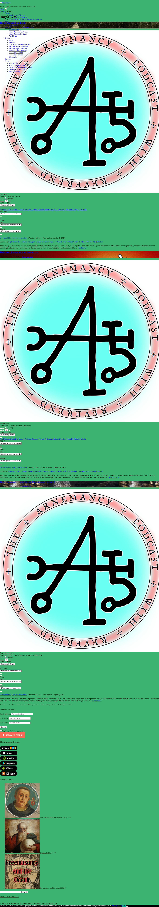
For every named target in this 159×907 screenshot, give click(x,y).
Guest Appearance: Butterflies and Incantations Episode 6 (27, 482)
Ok (124, 906)
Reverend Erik (27, 257)
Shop (6, 21)
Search (24, 892)
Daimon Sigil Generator (18, 49)
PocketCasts (49, 209)
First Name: (4, 718)
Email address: (5, 714)
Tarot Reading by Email (18, 34)
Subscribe (4, 205)
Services (8, 28)
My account (13, 26)
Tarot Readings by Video (18, 32)
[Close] (1, 218)
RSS (73, 209)
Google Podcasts (25, 209)
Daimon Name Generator (18, 46)
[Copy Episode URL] (1, 227)
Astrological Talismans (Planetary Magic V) (25, 19)
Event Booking (14, 30)
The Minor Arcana (16, 55)
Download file (5, 238)
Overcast (35, 209)
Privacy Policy (14, 72)
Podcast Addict (60, 209)
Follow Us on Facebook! (9, 897)
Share (12, 205)
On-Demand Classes (16, 15)
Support (7, 59)
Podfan (68, 209)
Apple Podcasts (6, 209)
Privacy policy (117, 906)
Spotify (78, 209)
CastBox (15, 209)
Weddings (13, 36)
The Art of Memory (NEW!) (19, 44)
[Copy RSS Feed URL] (1, 216)
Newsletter (13, 57)
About (7, 61)
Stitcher (83, 209)
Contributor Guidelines (17, 65)
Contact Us (13, 63)
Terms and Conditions (17, 69)
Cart (10, 23)
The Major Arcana (16, 53)
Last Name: (4, 723)
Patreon (42, 209)
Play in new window (19, 238)
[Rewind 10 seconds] (3, 201)
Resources (8, 38)
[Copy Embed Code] (1, 234)
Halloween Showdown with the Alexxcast (19, 252)
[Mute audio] (1, 201)
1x (6, 201)
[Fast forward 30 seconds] (9, 201)
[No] (127, 906)
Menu (2, 9)
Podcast (12, 42)
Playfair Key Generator (17, 51)
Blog (11, 40)
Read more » (82, 248)
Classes (7, 13)
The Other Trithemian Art (18, 17)
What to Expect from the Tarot (20, 67)
